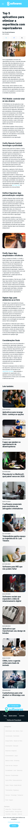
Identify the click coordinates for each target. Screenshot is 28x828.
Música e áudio (9, 760)
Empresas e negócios (11, 750)
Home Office (8, 780)
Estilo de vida (8, 765)
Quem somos (13, 716)
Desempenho (8, 746)
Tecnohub (8, 814)
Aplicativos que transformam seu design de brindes (13, 631)
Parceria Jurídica (16, 809)
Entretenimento (9, 755)
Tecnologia (14, 795)
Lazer (14, 770)
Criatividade (16, 736)
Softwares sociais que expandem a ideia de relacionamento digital (11, 599)
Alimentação (8, 731)
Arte (14, 731)
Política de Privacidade (14, 720)
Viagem (11, 800)
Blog (5, 716)
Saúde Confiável (9, 811)
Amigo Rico (8, 809)
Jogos (16, 755)
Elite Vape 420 (16, 185)
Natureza (7, 775)
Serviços (7, 795)
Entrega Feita (18, 811)
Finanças (15, 765)
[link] (14, 710)
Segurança (16, 790)
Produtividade (14, 775)
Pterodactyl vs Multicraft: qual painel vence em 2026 (13, 475)
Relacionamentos (17, 780)
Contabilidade (9, 770)
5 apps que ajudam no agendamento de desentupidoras (11, 444)
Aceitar (14, 825)
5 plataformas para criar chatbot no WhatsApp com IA (13, 695)
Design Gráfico (9, 741)
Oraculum (14, 814)
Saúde (7, 785)
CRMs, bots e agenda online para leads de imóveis (11, 663)
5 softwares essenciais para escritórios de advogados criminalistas (12, 506)
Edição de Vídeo (18, 741)
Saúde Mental (17, 785)
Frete (6, 800)
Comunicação (8, 736)
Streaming (16, 760)
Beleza (17, 731)
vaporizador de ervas (7, 371)
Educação (15, 746)
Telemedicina (8, 790)
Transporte (20, 795)
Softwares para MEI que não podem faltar (12, 568)
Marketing (19, 770)
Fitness (11, 785)
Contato (21, 716)
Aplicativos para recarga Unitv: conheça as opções (13, 413)
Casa (21, 731)
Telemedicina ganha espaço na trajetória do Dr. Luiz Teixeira (13, 538)
